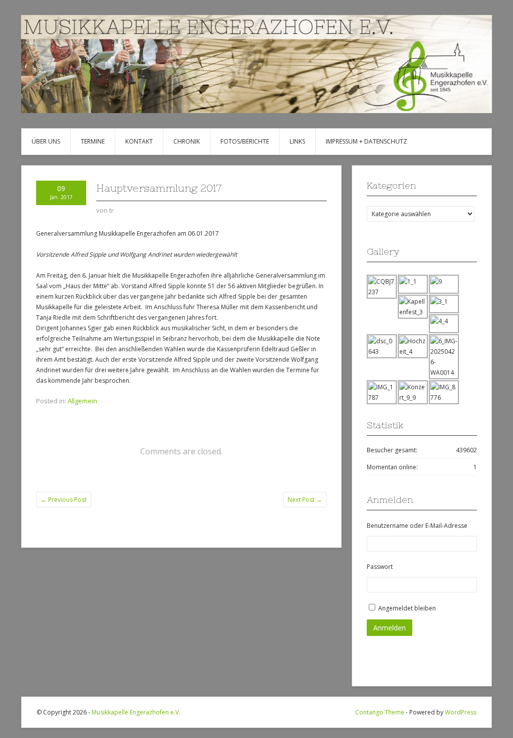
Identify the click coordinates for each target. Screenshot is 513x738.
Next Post (305, 499)
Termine (93, 141)
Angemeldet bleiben (407, 608)
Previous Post (64, 499)
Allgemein (82, 400)
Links (297, 141)
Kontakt (139, 141)
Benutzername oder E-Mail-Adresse (417, 525)
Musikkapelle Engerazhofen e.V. (136, 712)
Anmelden (389, 627)
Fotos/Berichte (244, 141)
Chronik (186, 141)
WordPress (460, 712)
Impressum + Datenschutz (366, 141)
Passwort (380, 566)
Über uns (46, 141)
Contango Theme (379, 712)
